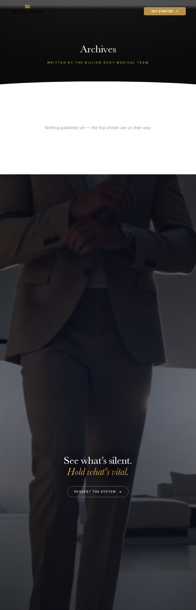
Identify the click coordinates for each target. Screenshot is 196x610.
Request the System (95, 491)
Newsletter (129, 11)
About (95, 11)
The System (75, 11)
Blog (110, 11)
